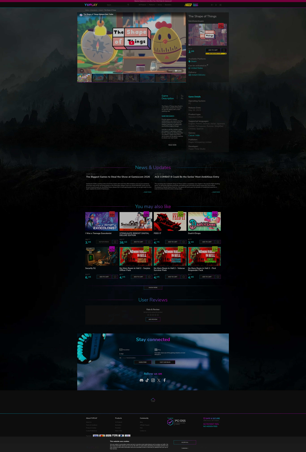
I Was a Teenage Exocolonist (98, 233)
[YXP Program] (188, 5)
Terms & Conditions (131, 358)
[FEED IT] (170, 221)
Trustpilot (170, 418)
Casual (101, 10)
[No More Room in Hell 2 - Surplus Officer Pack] (136, 256)
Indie (197, 135)
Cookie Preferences (91, 431)
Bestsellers (118, 425)
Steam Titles (118, 431)
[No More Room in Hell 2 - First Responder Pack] (204, 256)
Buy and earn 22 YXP (215, 53)
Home (87, 10)
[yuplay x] (159, 380)
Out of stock (104, 242)
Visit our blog (165, 362)
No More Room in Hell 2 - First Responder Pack (202, 269)
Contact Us (143, 431)
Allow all (185, 442)
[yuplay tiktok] (147, 380)
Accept (129, 358)
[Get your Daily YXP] (195, 5)
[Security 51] (101, 256)
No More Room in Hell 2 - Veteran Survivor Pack (169, 269)
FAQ (141, 428)
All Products (118, 422)
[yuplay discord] (141, 380)
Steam (194, 61)
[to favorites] (224, 50)
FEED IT (157, 233)
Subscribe (143, 362)
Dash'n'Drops (194, 233)
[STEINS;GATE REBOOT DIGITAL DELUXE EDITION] (136, 221)
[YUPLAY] (90, 5)
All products (93, 10)
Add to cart (213, 50)
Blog (141, 422)
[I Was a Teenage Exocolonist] (101, 221)
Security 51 (90, 268)
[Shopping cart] (216, 5)
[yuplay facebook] (164, 380)
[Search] (128, 5)
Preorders (118, 428)
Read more (172, 145)
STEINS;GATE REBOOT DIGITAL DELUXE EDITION (134, 234)
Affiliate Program (145, 425)
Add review (153, 319)
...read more (147, 192)
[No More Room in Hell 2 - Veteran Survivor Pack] (170, 256)
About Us (88, 422)
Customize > (185, 448)
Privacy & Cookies (91, 428)
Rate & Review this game (196, 21)
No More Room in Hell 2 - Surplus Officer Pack (135, 269)
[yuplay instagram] (153, 380)
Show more (153, 288)
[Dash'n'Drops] (204, 221)
